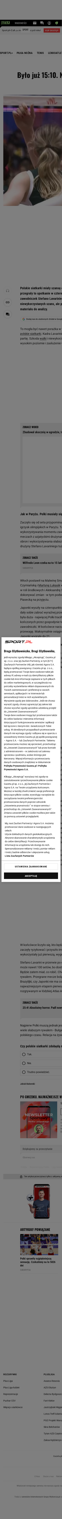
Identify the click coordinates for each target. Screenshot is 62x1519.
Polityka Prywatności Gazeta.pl (20, 765)
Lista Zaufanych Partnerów (19, 855)
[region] (30, 759)
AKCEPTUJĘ (31, 875)
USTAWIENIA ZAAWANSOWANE (31, 866)
